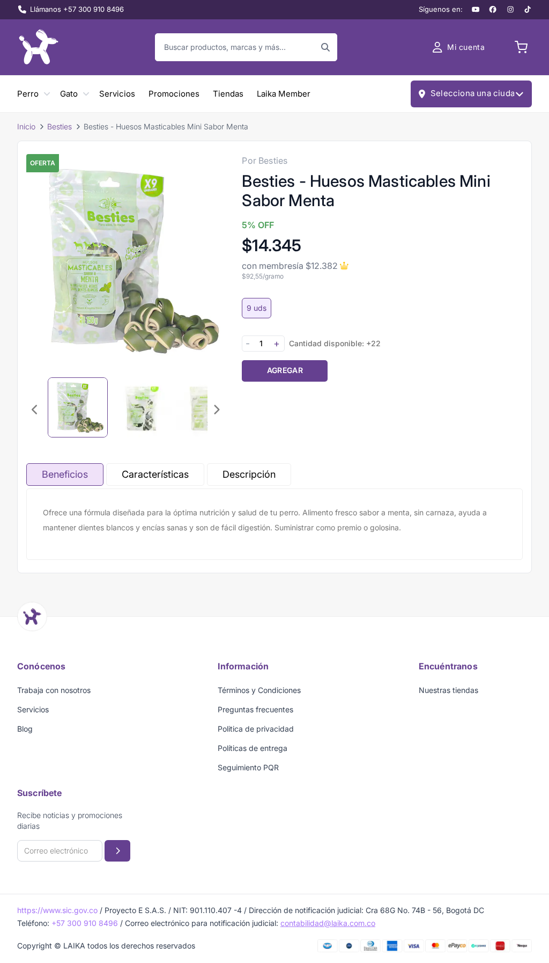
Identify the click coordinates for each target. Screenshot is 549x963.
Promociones (174, 94)
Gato (69, 94)
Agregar (285, 370)
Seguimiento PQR (248, 767)
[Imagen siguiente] (216, 409)
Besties (59, 126)
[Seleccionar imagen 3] (206, 407)
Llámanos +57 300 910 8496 (77, 9)
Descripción (249, 474)
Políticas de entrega (252, 748)
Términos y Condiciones (259, 690)
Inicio (26, 126)
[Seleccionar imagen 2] (142, 407)
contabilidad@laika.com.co (327, 923)
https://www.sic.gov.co (57, 910)
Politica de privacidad (256, 728)
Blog (25, 728)
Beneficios (65, 474)
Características (155, 474)
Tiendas (228, 94)
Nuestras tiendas (448, 690)
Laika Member (283, 94)
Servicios (117, 94)
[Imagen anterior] (34, 409)
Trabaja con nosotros (54, 690)
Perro (28, 94)
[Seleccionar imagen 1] (78, 407)
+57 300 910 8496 (84, 923)
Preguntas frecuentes (255, 709)
